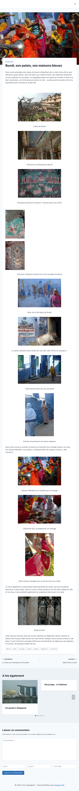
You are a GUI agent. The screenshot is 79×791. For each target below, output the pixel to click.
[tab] (35, 715)
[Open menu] (75, 3)
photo (36, 649)
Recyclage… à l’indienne (56, 684)
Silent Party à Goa (70, 661)
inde (14, 649)
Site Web (57, 766)
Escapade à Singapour (15, 708)
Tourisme (53, 649)
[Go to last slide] (5, 697)
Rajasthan (9, 61)
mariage (22, 649)
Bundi (8, 649)
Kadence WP (59, 785)
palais (29, 649)
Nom (5, 766)
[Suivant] (73, 697)
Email (31, 766)
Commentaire (9, 740)
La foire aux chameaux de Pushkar (15, 661)
